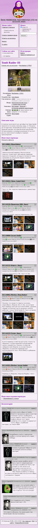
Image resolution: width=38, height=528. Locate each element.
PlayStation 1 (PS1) (25, 65)
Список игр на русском (9, 65)
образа (24, 31)
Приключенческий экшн (19, 102)
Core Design (15, 97)
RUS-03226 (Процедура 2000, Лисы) (15, 204)
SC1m (18, 239)
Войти (22, 53)
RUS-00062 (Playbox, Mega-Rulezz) (14, 295)
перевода (25, 29)
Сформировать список (11, 398)
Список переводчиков (9, 35)
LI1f (22, 148)
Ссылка (33, 408)
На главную (26, 521)
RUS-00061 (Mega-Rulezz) (11, 144)
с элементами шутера (19, 104)
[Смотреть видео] (7, 168)
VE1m (28, 208)
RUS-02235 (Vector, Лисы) (11, 333)
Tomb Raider (15, 114)
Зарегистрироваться (27, 55)
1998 (13, 99)
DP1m (18, 337)
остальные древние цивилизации (22, 108)
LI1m (25, 148)
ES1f (3, 186)
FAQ (33, 521)
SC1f (22, 239)
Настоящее (15, 106)
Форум (4, 41)
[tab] (10, 27)
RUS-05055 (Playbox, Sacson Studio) (15, 365)
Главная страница (8, 27)
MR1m (30, 148)
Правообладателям (21, 523)
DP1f (23, 337)
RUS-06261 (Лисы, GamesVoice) (13, 181)
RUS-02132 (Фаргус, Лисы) (12, 265)
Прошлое (22, 106)
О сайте (4, 44)
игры (24, 27)
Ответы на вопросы (9, 38)
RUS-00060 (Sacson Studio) (11, 235)
